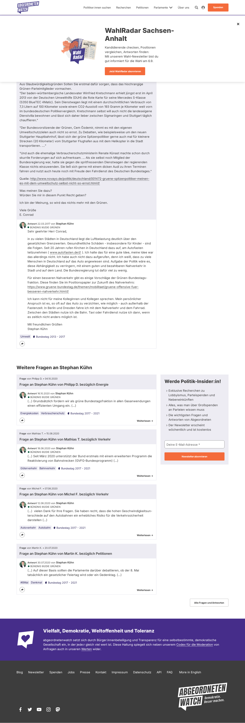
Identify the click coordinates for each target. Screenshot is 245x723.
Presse (85, 672)
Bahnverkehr (47, 468)
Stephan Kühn (65, 223)
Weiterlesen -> (145, 420)
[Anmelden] (203, 8)
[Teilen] (22, 343)
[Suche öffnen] (196, 8)
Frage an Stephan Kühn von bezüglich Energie (64, 385)
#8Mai (24, 582)
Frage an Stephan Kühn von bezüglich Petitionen (66, 554)
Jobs (71, 672)
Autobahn (44, 527)
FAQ (169, 672)
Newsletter (36, 672)
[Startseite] (28, 8)
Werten (86, 649)
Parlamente (161, 7)
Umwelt (25, 336)
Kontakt (101, 672)
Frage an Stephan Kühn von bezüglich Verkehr (65, 439)
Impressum (120, 672)
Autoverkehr (28, 527)
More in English (190, 672)
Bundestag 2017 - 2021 (85, 413)
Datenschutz (142, 672)
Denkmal (36, 582)
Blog (19, 672)
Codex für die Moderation (194, 644)
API (159, 672)
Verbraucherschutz (52, 413)
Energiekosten (29, 413)
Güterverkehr (28, 468)
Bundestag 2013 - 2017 (50, 336)
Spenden (55, 672)
